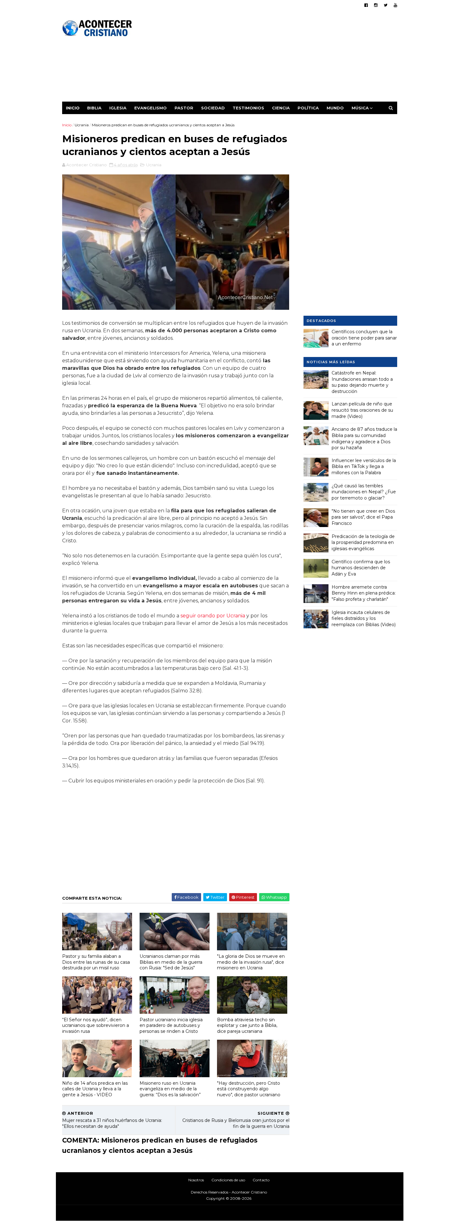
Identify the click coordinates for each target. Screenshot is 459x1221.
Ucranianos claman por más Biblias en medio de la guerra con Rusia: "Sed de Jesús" (171, 962)
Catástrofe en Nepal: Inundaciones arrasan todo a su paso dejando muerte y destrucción (362, 382)
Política (308, 107)
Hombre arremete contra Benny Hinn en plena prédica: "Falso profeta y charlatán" (364, 593)
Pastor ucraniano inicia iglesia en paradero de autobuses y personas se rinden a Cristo (171, 1025)
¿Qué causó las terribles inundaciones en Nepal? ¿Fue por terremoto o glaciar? (364, 492)
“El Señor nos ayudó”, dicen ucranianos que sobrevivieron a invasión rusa (95, 1025)
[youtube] (395, 5)
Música (360, 107)
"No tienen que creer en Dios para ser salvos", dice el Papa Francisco (363, 517)
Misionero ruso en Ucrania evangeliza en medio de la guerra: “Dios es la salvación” (170, 1089)
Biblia (94, 107)
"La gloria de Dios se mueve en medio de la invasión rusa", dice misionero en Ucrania (251, 962)
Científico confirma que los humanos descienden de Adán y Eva (361, 568)
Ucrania (82, 125)
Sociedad (213, 107)
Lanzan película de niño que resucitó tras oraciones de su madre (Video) (362, 410)
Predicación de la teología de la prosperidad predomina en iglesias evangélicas (363, 542)
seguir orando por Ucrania (213, 616)
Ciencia (281, 107)
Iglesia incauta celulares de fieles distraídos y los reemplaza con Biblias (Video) (364, 618)
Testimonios (248, 107)
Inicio (73, 107)
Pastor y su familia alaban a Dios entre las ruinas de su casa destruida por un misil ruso (96, 962)
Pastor (184, 107)
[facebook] (366, 5)
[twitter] (385, 5)
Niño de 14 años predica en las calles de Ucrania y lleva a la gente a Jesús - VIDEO (95, 1089)
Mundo (335, 107)
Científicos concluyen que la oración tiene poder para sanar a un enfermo (364, 338)
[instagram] (376, 5)
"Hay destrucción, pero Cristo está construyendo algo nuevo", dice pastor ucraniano (248, 1089)
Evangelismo (150, 107)
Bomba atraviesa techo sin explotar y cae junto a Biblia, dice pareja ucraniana (247, 1025)
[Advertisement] (283, 58)
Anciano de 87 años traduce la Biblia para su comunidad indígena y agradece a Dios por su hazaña (364, 438)
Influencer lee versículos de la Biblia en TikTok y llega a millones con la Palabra (364, 466)
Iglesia (117, 107)
